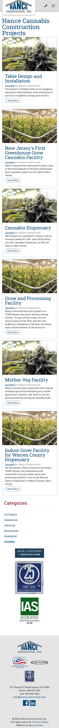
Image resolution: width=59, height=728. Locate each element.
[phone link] (46, 6)
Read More (14, 100)
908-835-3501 (33, 690)
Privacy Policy (40, 722)
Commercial (11, 519)
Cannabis (10, 85)
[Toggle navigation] (53, 5)
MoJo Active (36, 725)
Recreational (11, 530)
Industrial (9, 525)
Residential (10, 536)
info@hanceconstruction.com (29, 697)
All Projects (10, 514)
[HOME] (29, 646)
